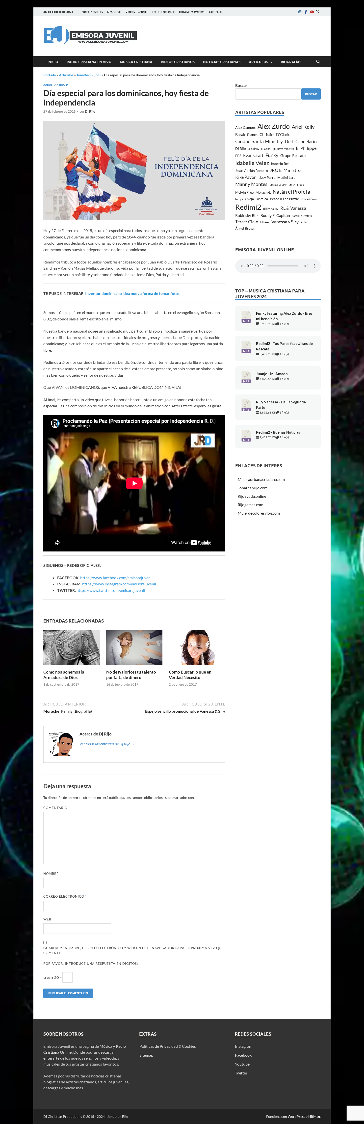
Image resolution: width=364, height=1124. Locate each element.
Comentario (56, 808)
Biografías (291, 62)
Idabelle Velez (252, 162)
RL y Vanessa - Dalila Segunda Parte (281, 405)
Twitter (241, 1073)
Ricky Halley (270, 208)
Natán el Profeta (291, 191)
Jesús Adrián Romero (251, 170)
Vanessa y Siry (285, 221)
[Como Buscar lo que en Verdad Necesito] (197, 649)
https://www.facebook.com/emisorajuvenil (116, 577)
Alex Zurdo (274, 126)
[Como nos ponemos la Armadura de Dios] (71, 649)
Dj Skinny (253, 148)
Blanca (252, 134)
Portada (49, 75)
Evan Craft (253, 155)
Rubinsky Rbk (247, 215)
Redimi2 (248, 207)
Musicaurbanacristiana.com (261, 479)
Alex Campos (245, 127)
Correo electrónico (65, 896)
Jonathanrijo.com (252, 487)
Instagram (243, 1046)
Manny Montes (251, 184)
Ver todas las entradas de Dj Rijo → (107, 743)
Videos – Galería (136, 12)
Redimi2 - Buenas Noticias (278, 432)
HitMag (314, 1116)
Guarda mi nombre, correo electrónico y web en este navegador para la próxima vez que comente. (133, 950)
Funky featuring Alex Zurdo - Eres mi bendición (284, 316)
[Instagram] (300, 11)
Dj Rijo (90, 111)
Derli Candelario (301, 141)
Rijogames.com (250, 504)
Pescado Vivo (309, 199)
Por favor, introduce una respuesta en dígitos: (90, 964)
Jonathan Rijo (117, 1116)
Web (47, 919)
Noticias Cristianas (221, 62)
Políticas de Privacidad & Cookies (167, 1046)
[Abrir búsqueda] (318, 62)
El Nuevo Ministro (283, 148)
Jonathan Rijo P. (89, 75)
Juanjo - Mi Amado (272, 374)
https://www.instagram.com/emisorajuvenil (119, 583)
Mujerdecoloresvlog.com (259, 513)
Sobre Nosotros (92, 12)
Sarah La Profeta (302, 215)
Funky (271, 155)
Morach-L (263, 192)
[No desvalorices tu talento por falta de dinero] (134, 649)
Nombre (52, 874)
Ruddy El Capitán (275, 215)
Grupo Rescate (293, 155)
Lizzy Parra (267, 177)
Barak (240, 134)
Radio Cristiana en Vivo (89, 62)
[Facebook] (306, 11)
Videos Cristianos (178, 62)
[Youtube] (312, 11)
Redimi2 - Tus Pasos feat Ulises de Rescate (284, 346)
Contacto (215, 12)
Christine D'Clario (275, 134)
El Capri (266, 148)
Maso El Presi (296, 184)
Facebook (243, 1055)
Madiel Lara (286, 177)
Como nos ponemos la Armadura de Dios (63, 674)
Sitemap (146, 1055)
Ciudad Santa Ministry (259, 141)
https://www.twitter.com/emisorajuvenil (111, 590)
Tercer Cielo (246, 221)
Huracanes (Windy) (192, 12)
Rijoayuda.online (252, 496)
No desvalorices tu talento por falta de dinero (131, 674)
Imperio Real (280, 163)
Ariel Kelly (303, 127)
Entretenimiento (163, 12)
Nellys (239, 199)
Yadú (304, 222)
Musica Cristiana (136, 62)
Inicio (53, 62)
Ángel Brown (245, 228)
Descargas (114, 12)
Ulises (264, 222)
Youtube (242, 1064)
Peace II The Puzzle (284, 199)
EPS (238, 156)
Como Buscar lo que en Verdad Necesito (190, 674)
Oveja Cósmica (256, 199)
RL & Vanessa (293, 208)
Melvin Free (244, 192)
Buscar (241, 85)
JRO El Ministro (285, 170)
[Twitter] (318, 11)
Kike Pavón (246, 177)
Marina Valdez (277, 184)
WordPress (296, 1116)
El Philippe (306, 148)
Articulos (258, 62)
